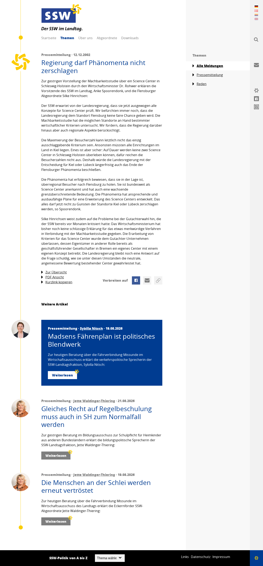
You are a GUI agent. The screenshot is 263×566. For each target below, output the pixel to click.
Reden (201, 84)
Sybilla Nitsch (91, 328)
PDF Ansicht (54, 277)
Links (185, 557)
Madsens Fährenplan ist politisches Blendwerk (101, 340)
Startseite (48, 38)
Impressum (221, 557)
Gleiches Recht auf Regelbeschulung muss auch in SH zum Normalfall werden (96, 416)
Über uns (85, 38)
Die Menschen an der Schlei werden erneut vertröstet (96, 486)
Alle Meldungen (210, 65)
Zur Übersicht (56, 272)
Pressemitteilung (210, 75)
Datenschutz (200, 557)
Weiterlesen (62, 375)
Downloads (130, 38)
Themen (67, 37)
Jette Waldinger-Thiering (94, 401)
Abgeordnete (107, 38)
